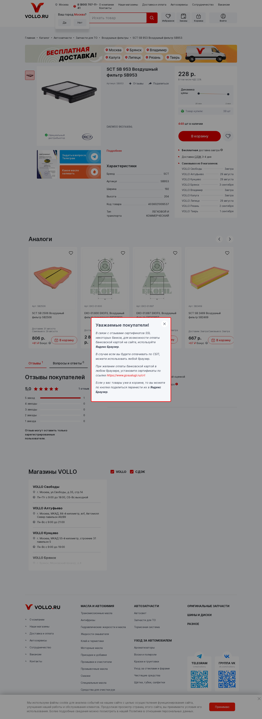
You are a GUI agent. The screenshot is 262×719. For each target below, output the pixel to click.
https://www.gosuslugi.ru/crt (126, 375)
